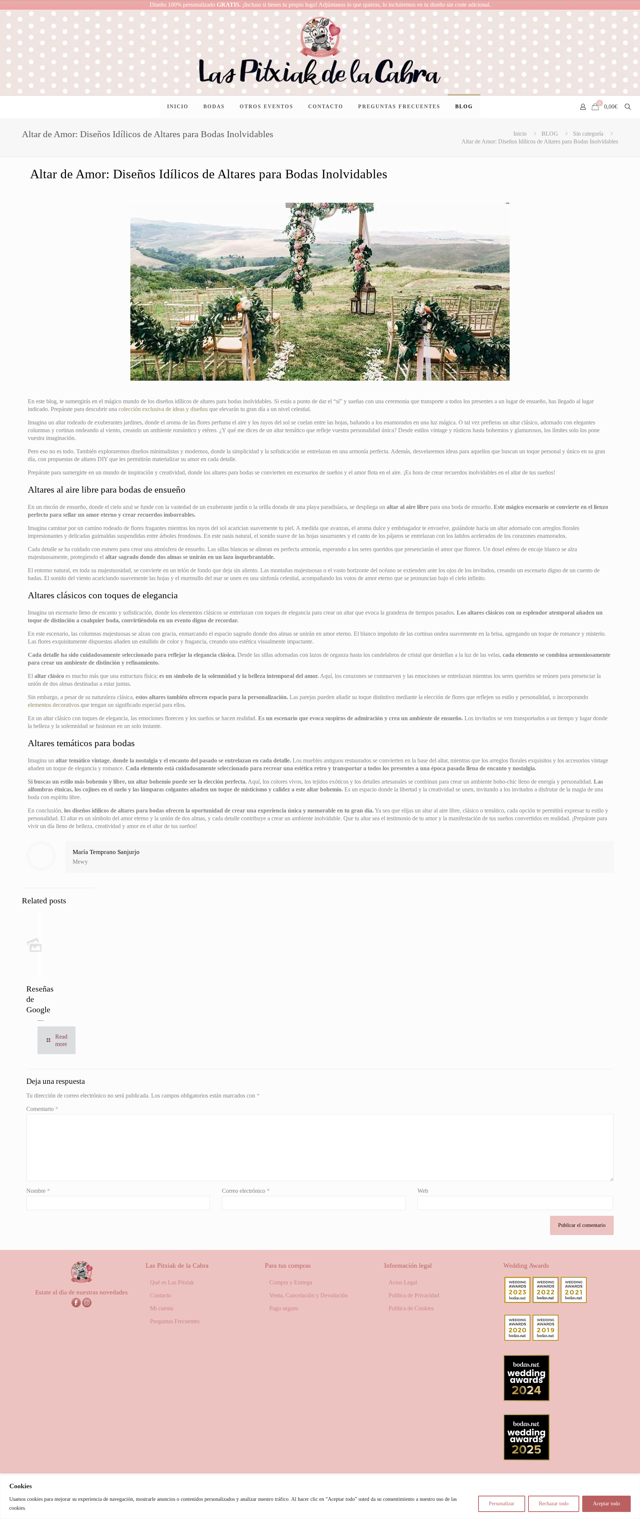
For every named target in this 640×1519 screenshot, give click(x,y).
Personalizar (501, 1503)
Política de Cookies (411, 1308)
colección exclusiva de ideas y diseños (163, 409)
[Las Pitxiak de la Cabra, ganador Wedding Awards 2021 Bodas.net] (574, 1301)
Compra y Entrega (290, 1282)
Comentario (42, 1109)
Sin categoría (588, 133)
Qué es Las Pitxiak (172, 1282)
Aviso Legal (403, 1282)
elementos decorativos (53, 705)
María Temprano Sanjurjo (106, 852)
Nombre (38, 1191)
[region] (320, 1497)
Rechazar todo (554, 1503)
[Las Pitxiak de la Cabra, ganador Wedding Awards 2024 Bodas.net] (526, 1399)
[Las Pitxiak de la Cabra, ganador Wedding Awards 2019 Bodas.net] (546, 1339)
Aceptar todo (606, 1503)
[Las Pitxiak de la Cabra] (320, 52)
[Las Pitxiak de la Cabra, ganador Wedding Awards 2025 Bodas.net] (526, 1458)
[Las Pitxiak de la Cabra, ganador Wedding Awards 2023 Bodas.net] (517, 1301)
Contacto (160, 1295)
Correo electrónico (246, 1191)
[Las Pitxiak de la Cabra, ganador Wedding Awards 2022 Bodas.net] (546, 1301)
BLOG (549, 133)
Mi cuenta (161, 1308)
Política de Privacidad (414, 1295)
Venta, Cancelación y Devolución (308, 1295)
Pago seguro (283, 1308)
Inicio (520, 133)
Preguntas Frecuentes (175, 1321)
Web (422, 1191)
